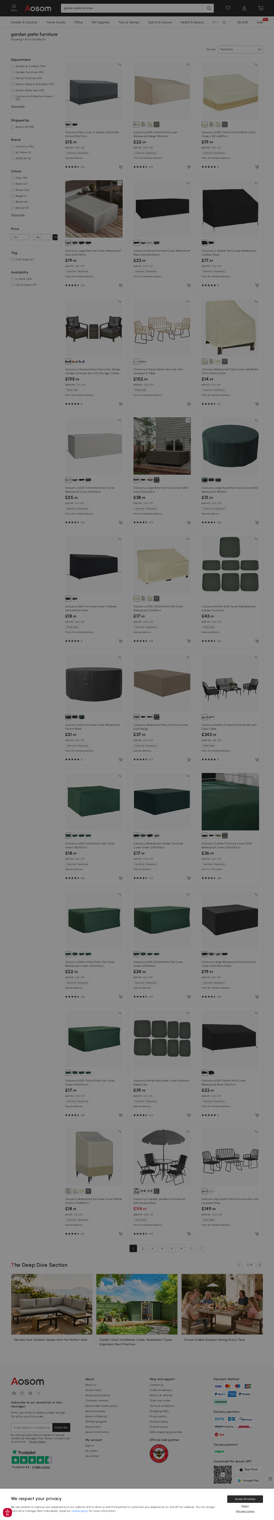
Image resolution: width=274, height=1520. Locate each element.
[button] (7, 1512)
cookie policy (80, 1511)
